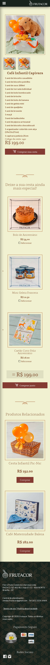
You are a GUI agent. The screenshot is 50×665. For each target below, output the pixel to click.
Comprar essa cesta (27, 151)
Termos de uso (9, 608)
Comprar (25, 479)
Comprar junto (27, 385)
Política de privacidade (27, 608)
